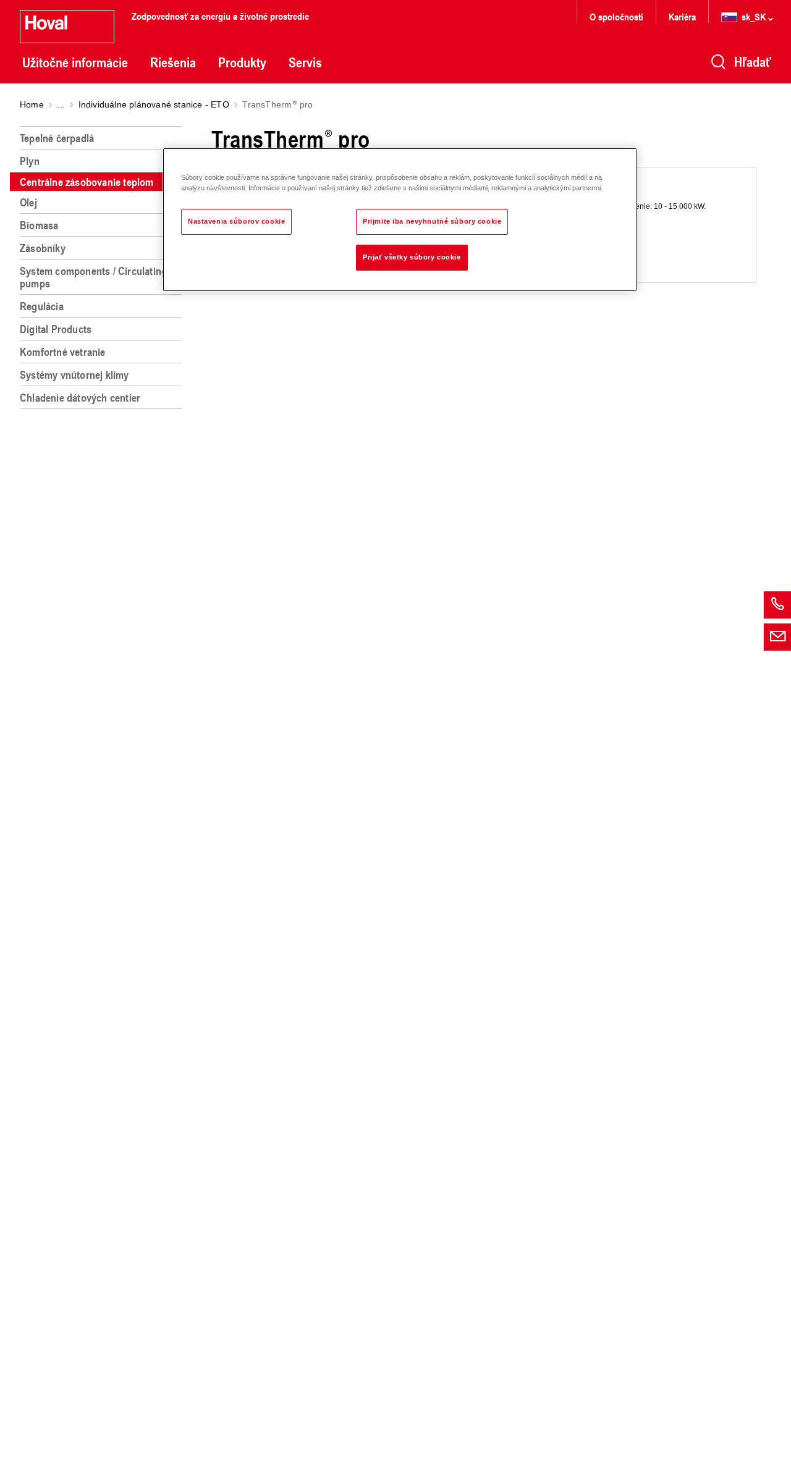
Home (32, 104)
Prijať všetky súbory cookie (411, 257)
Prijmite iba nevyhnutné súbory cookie (432, 221)
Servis (305, 62)
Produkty (242, 62)
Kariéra (682, 16)
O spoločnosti (616, 16)
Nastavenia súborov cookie (236, 221)
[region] (103, 797)
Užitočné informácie (75, 62)
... (61, 104)
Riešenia (173, 62)
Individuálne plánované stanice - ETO (153, 104)
